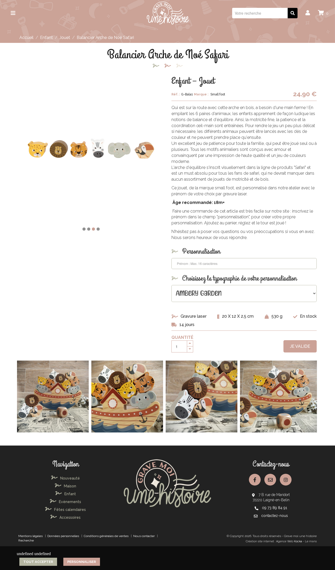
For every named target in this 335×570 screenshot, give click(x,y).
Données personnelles (63, 536)
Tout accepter (38, 562)
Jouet (64, 37)
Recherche (26, 540)
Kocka (298, 541)
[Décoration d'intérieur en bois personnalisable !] (167, 12)
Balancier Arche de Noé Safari (105, 37)
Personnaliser (81, 562)
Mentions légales (30, 536)
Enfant (46, 37)
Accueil (26, 37)
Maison (70, 486)
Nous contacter (144, 536)
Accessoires (70, 517)
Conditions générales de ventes (106, 536)
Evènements (70, 502)
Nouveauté (70, 478)
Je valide (300, 346)
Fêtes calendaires (70, 510)
